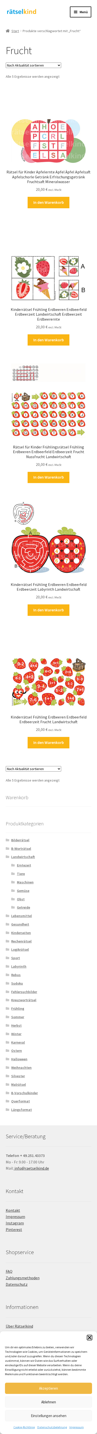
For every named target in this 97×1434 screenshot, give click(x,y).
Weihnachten (21, 1067)
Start (15, 31)
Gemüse (23, 890)
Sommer (17, 1017)
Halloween (19, 1059)
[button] (89, 1337)
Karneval (18, 1042)
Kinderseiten (21, 933)
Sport (15, 958)
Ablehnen (48, 1402)
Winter (16, 1034)
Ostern (16, 1050)
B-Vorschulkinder (24, 1093)
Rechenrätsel (21, 941)
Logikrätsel (20, 949)
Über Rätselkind (19, 1326)
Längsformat (21, 1109)
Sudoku (17, 983)
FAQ (9, 1271)
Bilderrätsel (20, 840)
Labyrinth (18, 966)
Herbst (16, 1025)
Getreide (23, 907)
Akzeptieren (48, 1388)
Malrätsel (18, 1084)
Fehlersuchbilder (24, 992)
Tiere (21, 873)
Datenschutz (17, 1284)
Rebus (16, 975)
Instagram (15, 1222)
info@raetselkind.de (31, 1168)
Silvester (18, 1076)
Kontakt (13, 1210)
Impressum (76, 1427)
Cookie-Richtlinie (24, 1427)
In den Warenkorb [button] (48, 202)
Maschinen (25, 882)
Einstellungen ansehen (48, 1415)
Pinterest (14, 1229)
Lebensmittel (21, 916)
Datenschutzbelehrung (52, 1427)
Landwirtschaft (23, 857)
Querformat (20, 1101)
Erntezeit (24, 865)
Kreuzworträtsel (23, 1000)
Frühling (17, 1008)
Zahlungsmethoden (23, 1277)
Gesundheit (20, 924)
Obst (21, 899)
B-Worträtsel (21, 848)
